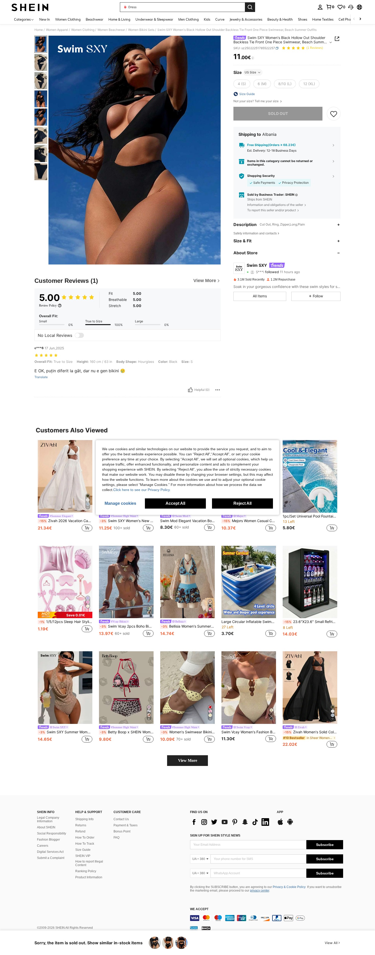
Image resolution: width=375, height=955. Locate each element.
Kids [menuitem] (207, 19)
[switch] (79, 335)
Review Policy (48, 305)
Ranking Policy (85, 871)
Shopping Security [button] (261, 176)
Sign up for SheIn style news (215, 835)
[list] (231, 822)
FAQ (116, 837)
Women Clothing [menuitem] (68, 19)
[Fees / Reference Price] (252, 58)
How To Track (84, 843)
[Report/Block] (218, 390)
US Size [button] (250, 72)
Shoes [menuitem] (302, 19)
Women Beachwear (111, 30)
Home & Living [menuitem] (119, 19)
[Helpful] (190, 390)
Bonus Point (122, 831)
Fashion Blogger (48, 839)
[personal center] (320, 7)
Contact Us (121, 819)
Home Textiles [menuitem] (322, 19)
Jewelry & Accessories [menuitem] (246, 19)
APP (280, 812)
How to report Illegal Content (89, 863)
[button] (351, 7)
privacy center (259, 890)
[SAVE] (334, 114)
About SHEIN (46, 827)
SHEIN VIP (82, 856)
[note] (65, 615)
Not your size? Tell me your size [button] (256, 101)
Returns (80, 825)
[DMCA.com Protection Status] (206, 928)
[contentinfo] (266, 918)
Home (38, 30)
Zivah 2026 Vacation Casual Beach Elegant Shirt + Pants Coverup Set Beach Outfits (65, 521)
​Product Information (88, 877)
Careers (42, 845)
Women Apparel (57, 30)
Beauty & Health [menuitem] (280, 19)
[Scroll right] (360, 19)
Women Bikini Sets (141, 30)
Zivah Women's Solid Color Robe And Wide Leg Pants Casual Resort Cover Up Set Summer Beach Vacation (310, 732)
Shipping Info (84, 819)
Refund (80, 831)
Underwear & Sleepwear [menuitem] (154, 19)
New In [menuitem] (44, 19)
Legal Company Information (48, 819)
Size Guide (83, 850)
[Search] (250, 7)
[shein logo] (29, 7)
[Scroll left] (354, 19)
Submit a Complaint (50, 858)
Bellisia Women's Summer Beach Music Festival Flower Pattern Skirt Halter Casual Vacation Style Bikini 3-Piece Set (188, 626)
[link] (330, 7)
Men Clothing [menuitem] (188, 19)
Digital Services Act (50, 852)
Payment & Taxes (126, 825)
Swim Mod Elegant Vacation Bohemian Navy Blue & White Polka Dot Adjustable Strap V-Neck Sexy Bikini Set (187, 521)
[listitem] (65, 489)
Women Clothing (82, 30)
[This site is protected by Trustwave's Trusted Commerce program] (194, 928)
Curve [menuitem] (219, 19)
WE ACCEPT (199, 909)
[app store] (280, 824)
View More (187, 760)
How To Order (84, 837)
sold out (278, 113)
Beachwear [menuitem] (94, 19)
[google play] (290, 824)
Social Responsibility (51, 833)
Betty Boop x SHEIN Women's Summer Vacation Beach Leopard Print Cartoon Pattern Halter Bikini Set (127, 732)
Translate (41, 377)
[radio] (241, 83)
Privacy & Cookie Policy (289, 887)
